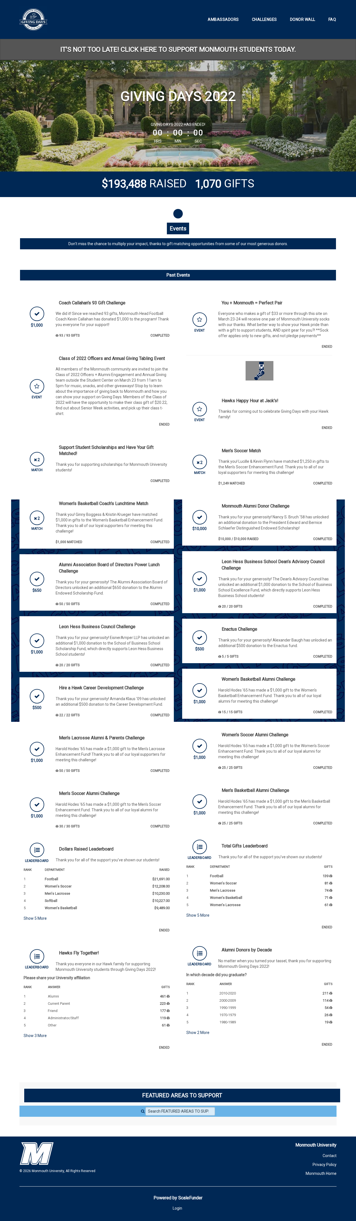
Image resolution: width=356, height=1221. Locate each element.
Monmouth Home (321, 1173)
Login (177, 1208)
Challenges (264, 19)
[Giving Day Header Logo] (33, 19)
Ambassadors (223, 19)
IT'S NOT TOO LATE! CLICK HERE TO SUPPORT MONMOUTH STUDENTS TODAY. (178, 49)
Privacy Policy (325, 1164)
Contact (330, 1155)
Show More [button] (35, 918)
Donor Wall (302, 19)
